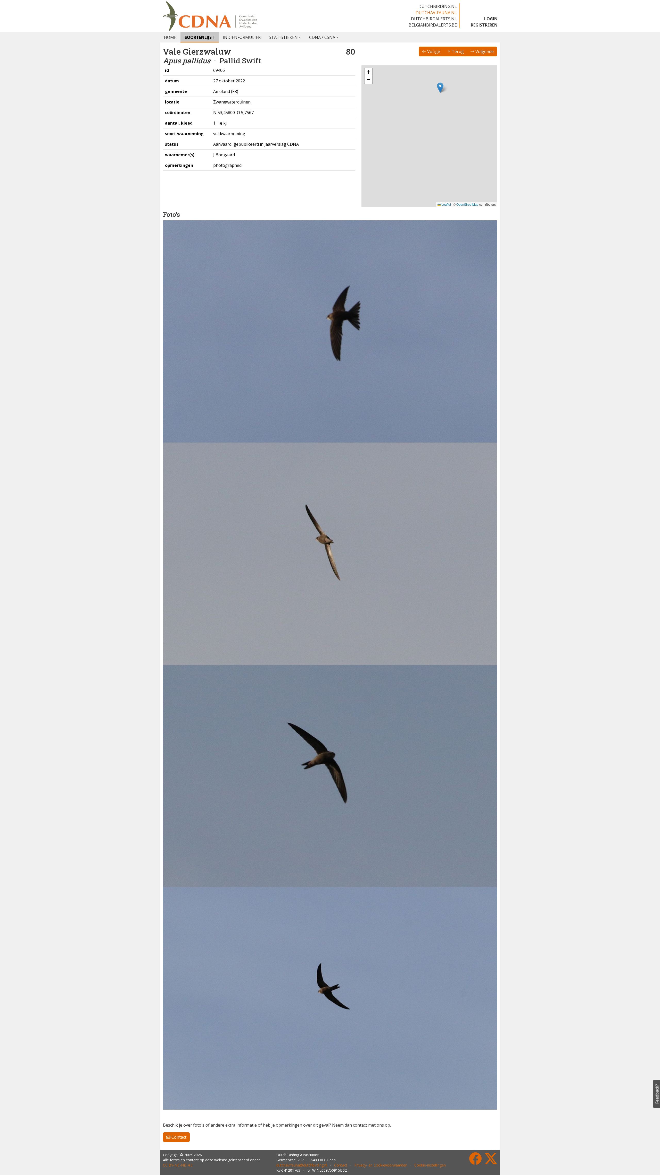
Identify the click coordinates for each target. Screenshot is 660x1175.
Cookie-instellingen (430, 1150)
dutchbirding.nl (437, 6)
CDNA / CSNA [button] (322, 37)
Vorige (433, 51)
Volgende (484, 51)
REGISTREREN (484, 25)
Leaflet (446, 204)
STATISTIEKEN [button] (283, 37)
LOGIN (491, 19)
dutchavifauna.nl (436, 12)
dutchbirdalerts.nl (434, 19)
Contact (178, 473)
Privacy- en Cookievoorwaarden (380, 1150)
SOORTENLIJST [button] (199, 37)
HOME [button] (170, 37)
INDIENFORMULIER (242, 37)
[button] (440, 87)
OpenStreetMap (467, 204)
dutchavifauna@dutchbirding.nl (301, 1150)
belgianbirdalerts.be (433, 25)
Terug (457, 51)
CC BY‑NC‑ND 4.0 (178, 1150)
